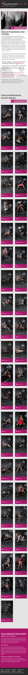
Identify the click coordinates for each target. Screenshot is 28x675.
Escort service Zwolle (17, 81)
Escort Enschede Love (4, 672)
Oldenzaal (13, 74)
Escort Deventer (21, 72)
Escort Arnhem (5, 76)
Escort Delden (18, 74)
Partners (19, 671)
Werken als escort (5, 671)
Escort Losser (23, 75)
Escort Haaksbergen (6, 74)
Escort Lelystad (10, 75)
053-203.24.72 (20, 28)
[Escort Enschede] (12, 3)
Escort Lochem (11, 76)
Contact (13, 671)
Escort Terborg (17, 75)
